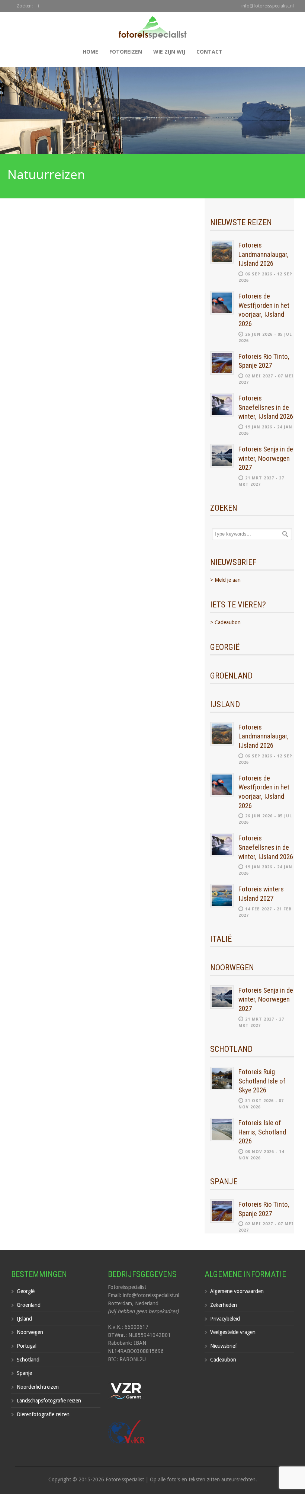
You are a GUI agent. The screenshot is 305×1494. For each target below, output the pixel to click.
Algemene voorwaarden (237, 1291)
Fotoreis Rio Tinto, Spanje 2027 (263, 361)
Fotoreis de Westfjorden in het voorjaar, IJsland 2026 (263, 310)
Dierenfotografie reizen (43, 1414)
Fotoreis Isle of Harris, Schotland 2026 (262, 1131)
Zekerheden (223, 1305)
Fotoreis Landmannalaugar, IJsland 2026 (263, 254)
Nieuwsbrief (223, 1346)
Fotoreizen (125, 51)
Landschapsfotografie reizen (49, 1401)
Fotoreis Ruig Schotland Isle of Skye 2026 (262, 1080)
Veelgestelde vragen (233, 1332)
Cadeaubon (223, 1360)
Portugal (26, 1346)
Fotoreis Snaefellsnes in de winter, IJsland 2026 (265, 407)
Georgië (26, 1291)
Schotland (28, 1360)
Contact (209, 51)
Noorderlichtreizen (38, 1387)
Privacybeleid (225, 1319)
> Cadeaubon (225, 622)
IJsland (24, 1319)
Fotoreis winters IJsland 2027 (261, 894)
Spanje (24, 1373)
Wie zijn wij (169, 51)
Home (90, 51)
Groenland (29, 1305)
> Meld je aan (225, 580)
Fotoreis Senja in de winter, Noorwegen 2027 (265, 458)
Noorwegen (30, 1332)
